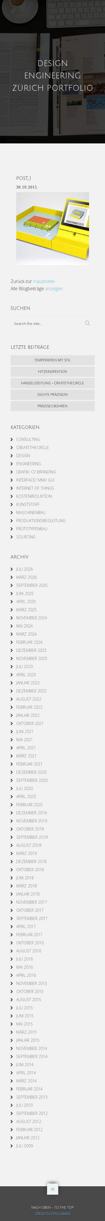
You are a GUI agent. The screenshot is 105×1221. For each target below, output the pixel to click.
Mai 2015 (24, 1024)
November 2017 (31, 902)
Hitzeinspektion (52, 371)
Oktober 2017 (30, 910)
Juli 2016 (24, 959)
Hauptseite (44, 281)
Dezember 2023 (31, 650)
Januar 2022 (27, 715)
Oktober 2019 (30, 829)
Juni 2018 (25, 877)
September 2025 (32, 585)
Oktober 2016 (30, 942)
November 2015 (31, 983)
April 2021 (26, 747)
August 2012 (28, 1121)
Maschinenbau (31, 512)
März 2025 (26, 609)
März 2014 (26, 1080)
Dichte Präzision (53, 394)
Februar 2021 (29, 764)
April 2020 (26, 796)
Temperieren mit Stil (52, 360)
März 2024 (26, 634)
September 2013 (32, 1097)
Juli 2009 (24, 1145)
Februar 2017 (29, 934)
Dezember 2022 (31, 691)
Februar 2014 (29, 1089)
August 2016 (28, 950)
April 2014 (26, 1072)
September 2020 (32, 780)
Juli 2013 (24, 1105)
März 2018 (26, 886)
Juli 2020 (24, 788)
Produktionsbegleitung (41, 520)
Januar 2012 (27, 1137)
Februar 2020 (29, 804)
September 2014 (32, 1056)
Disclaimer (60, 1213)
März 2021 (26, 756)
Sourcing (26, 536)
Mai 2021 (24, 739)
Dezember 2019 (31, 812)
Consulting (28, 439)
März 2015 (26, 1032)
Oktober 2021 (30, 723)
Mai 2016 (24, 967)
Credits (41, 1213)
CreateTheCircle (32, 447)
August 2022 (28, 699)
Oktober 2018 (30, 869)
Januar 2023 (27, 682)
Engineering (28, 463)
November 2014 (31, 1048)
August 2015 (28, 999)
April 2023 (26, 674)
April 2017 (26, 926)
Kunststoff (27, 504)
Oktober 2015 (30, 991)
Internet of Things (35, 488)
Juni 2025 (25, 593)
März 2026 (26, 577)
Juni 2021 (25, 731)
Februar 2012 (29, 1129)
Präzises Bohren (52, 406)
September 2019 (32, 837)
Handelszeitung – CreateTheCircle (52, 383)
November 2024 (31, 617)
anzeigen (54, 288)
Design (23, 455)
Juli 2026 (24, 569)
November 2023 (31, 658)
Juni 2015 (25, 1015)
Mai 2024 (24, 626)
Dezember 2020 (31, 772)
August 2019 (28, 845)
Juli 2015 (24, 1007)
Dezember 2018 (31, 861)
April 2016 (26, 975)
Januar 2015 (27, 1040)
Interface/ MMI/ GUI (35, 480)
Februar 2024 (29, 642)
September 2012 (32, 1113)
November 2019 (31, 821)
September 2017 (32, 918)
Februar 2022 (29, 707)
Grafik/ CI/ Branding (36, 472)
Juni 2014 (25, 1064)
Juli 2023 (24, 666)
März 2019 (26, 853)
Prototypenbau (32, 528)
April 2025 (26, 601)
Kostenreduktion (34, 496)
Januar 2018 (27, 894)
